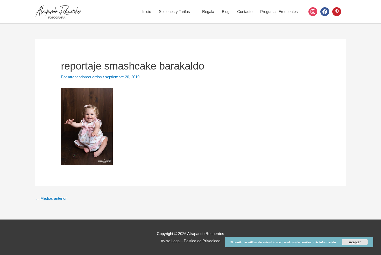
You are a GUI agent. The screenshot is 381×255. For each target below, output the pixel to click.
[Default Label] (336, 11)
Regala (208, 11)
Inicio (146, 11)
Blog (225, 11)
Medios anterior (51, 198)
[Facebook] (324, 11)
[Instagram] (312, 11)
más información (324, 242)
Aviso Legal (170, 241)
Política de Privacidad (202, 241)
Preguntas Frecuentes (279, 11)
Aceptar (355, 242)
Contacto (244, 11)
